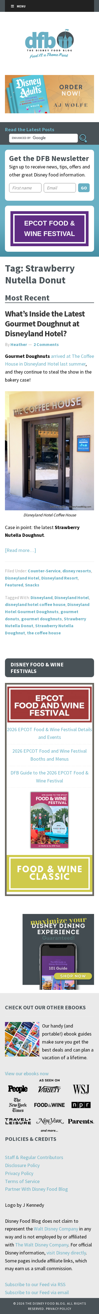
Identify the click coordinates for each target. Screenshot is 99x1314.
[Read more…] (20, 550)
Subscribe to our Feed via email (37, 1292)
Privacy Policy (19, 1173)
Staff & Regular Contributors (34, 1157)
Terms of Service (22, 1181)
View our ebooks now (27, 1073)
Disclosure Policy (22, 1165)
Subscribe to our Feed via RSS (35, 1284)
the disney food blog (49, 32)
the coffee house (44, 632)
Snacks (32, 585)
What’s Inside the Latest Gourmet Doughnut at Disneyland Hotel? (45, 323)
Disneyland (42, 597)
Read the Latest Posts (29, 129)
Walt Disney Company (56, 1228)
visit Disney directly (66, 1252)
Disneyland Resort (59, 578)
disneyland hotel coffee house (35, 604)
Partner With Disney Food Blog (36, 1189)
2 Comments (46, 344)
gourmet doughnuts (41, 618)
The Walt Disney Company (41, 1244)
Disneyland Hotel (22, 578)
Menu (21, 6)
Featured (14, 585)
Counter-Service (44, 570)
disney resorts (76, 570)
